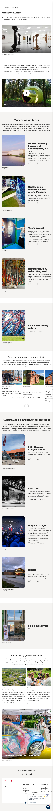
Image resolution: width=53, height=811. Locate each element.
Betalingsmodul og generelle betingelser (45, 788)
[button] (12, 392)
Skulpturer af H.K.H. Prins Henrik (10, 50)
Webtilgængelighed (46, 791)
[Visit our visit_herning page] (26, 774)
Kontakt (34, 787)
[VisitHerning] (8, 781)
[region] (26, 93)
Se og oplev (7, 7)
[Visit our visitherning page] (22, 774)
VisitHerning (35, 789)
